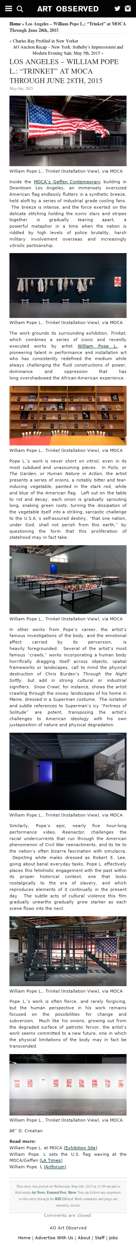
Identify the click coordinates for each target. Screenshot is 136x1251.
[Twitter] (115, 8)
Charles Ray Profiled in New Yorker (45, 41)
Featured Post (56, 1192)
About (84, 1237)
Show (72, 1192)
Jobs (113, 1237)
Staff (100, 1237)
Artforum (55, 1166)
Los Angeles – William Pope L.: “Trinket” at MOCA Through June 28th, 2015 (64, 71)
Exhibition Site (80, 1148)
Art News (38, 1192)
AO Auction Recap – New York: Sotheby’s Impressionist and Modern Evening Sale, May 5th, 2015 (68, 50)
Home (15, 23)
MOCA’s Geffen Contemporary (67, 181)
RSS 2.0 (60, 1198)
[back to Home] (68, 8)
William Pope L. (97, 346)
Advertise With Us (54, 1237)
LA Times (51, 1160)
